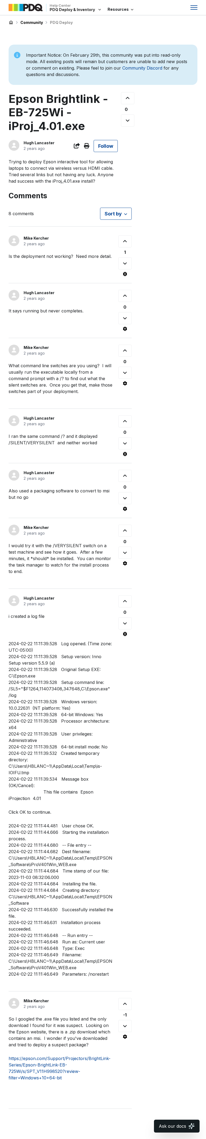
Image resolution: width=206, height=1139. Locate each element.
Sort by (113, 214)
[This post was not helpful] (127, 120)
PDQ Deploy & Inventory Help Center (11, 22)
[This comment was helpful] (125, 241)
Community (31, 22)
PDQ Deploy (61, 22)
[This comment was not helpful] (125, 263)
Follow (105, 146)
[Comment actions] (125, 274)
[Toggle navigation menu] (194, 7)
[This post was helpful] (127, 98)
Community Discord (142, 68)
